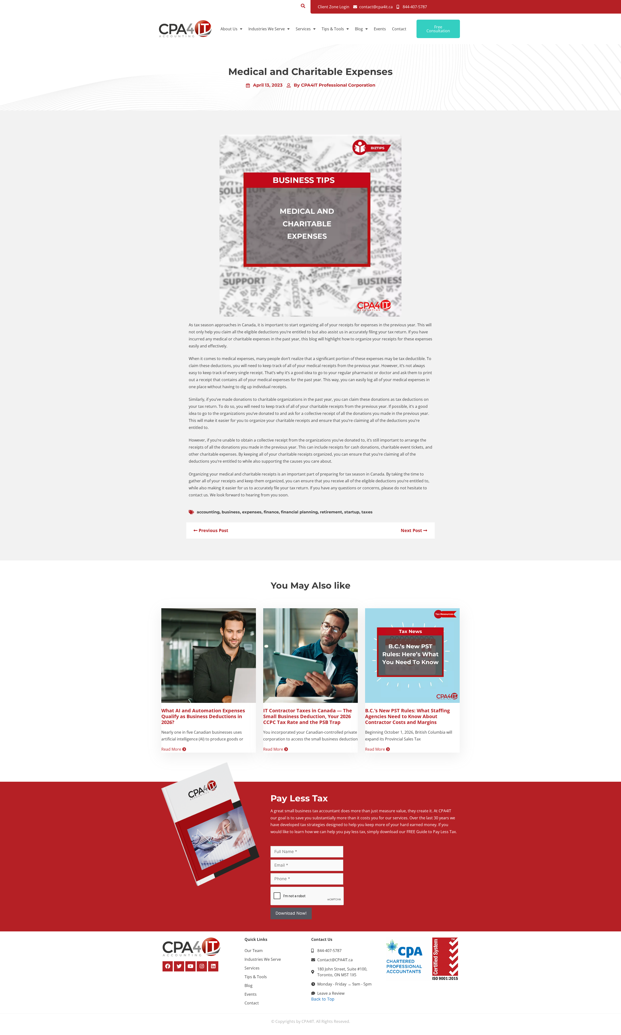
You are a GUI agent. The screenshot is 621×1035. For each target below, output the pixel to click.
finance (271, 512)
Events (380, 29)
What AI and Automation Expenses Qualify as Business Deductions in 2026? (203, 716)
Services (303, 29)
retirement (331, 512)
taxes (367, 512)
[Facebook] (168, 966)
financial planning (299, 512)
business (231, 512)
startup (351, 512)
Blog (359, 29)
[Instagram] (202, 966)
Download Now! (291, 913)
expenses (251, 512)
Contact (399, 29)
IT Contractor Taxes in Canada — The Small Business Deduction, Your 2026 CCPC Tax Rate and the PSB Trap (307, 716)
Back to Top (322, 999)
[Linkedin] (213, 966)
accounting (208, 512)
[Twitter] (179, 966)
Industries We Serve (266, 29)
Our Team (254, 950)
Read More (171, 749)
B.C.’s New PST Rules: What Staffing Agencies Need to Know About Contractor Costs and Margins (407, 716)
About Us (229, 29)
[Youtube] (190, 966)
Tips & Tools (333, 29)
